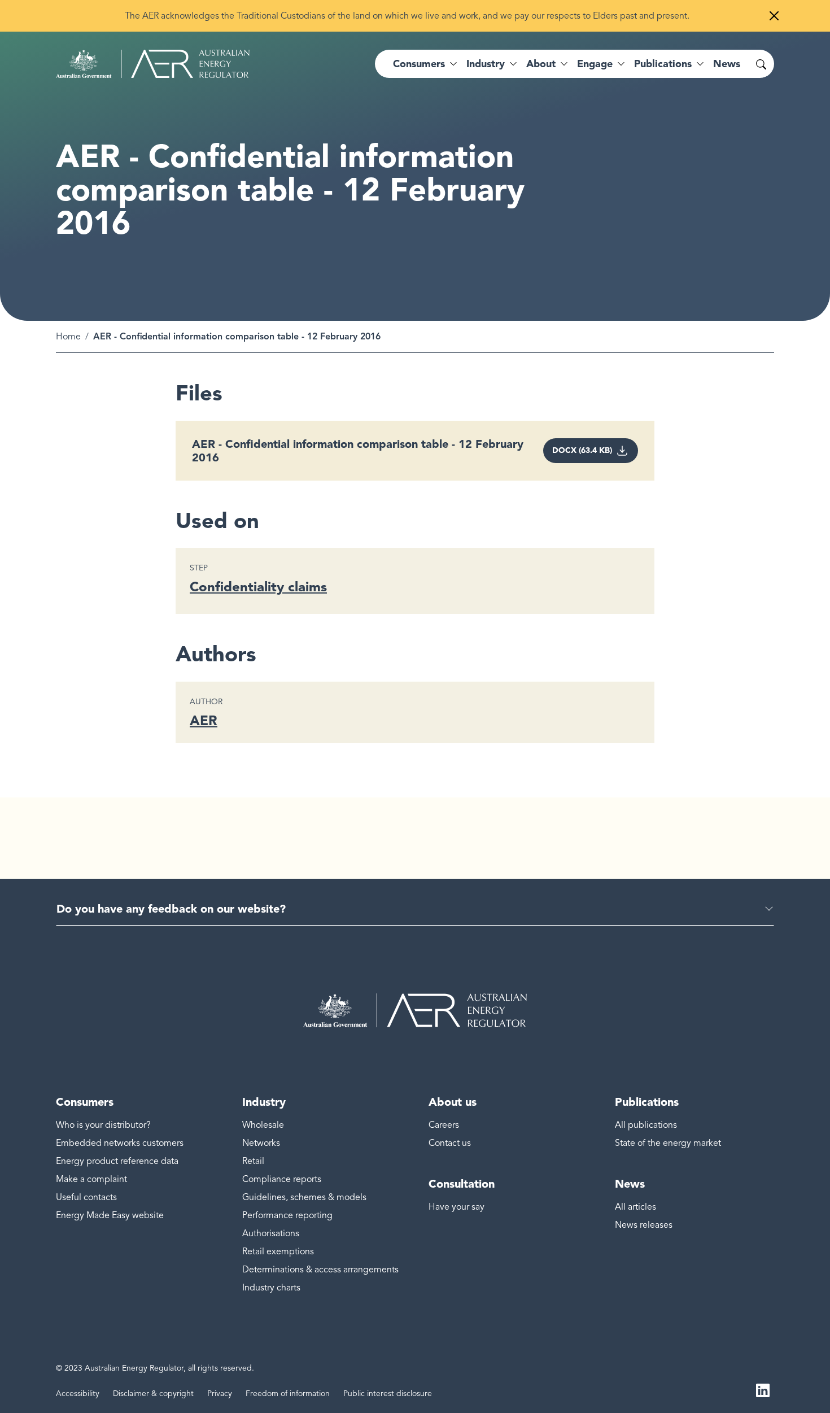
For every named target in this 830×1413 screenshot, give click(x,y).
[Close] (774, 16)
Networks (261, 1143)
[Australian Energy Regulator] (153, 64)
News (726, 64)
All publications (646, 1125)
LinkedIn (763, 1389)
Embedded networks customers (120, 1143)
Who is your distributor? (103, 1125)
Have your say (456, 1207)
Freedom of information (288, 1393)
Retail (253, 1161)
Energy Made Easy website (110, 1215)
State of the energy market (668, 1143)
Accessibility (77, 1393)
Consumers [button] (419, 64)
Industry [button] (485, 64)
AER (203, 720)
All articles (635, 1207)
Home (68, 336)
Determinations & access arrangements (320, 1269)
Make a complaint (91, 1179)
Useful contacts (86, 1197)
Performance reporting (287, 1215)
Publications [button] (663, 64)
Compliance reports (281, 1179)
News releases (643, 1225)
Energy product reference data (117, 1161)
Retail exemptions (278, 1251)
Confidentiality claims (258, 586)
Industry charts (271, 1287)
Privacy (219, 1393)
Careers (444, 1125)
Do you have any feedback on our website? (171, 908)
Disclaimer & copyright (153, 1393)
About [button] (541, 64)
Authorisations (270, 1233)
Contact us (450, 1143)
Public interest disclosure (387, 1393)
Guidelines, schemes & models (304, 1197)
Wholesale (263, 1125)
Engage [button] (595, 64)
